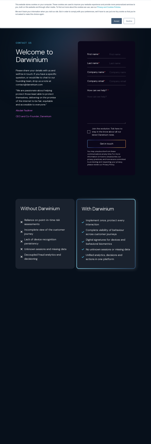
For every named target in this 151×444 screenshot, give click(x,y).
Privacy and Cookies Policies (108, 7)
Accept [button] (116, 21)
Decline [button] (129, 21)
